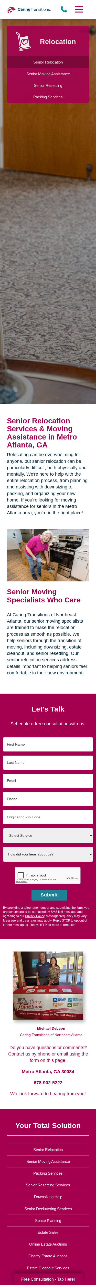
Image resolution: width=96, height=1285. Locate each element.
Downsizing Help (48, 1197)
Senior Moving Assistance (48, 1161)
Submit (49, 894)
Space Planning (48, 1220)
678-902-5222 (48, 1082)
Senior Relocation (48, 1149)
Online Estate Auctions (48, 1244)
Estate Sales (48, 1232)
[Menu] (78, 9)
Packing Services (48, 1173)
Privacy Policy (34, 916)
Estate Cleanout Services (48, 1268)
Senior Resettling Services (48, 1185)
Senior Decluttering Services (48, 1209)
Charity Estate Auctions (48, 1256)
